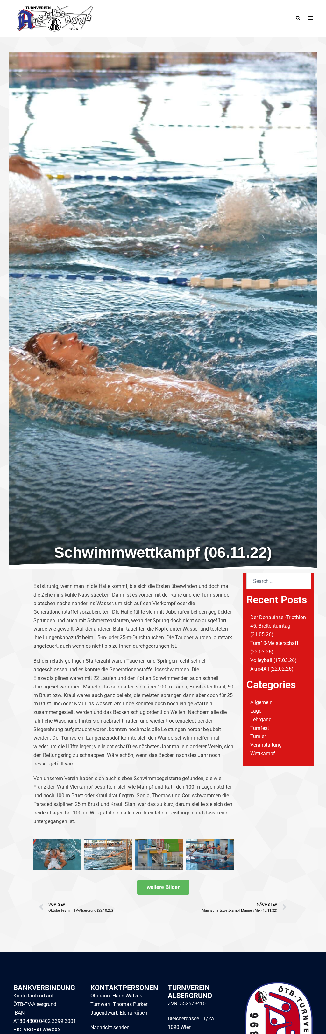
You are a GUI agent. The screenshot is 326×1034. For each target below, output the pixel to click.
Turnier (258, 736)
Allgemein (261, 702)
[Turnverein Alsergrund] (53, 18)
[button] (297, 18)
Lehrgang (261, 719)
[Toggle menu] (310, 18)
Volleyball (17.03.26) (273, 660)
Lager (256, 711)
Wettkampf (262, 754)
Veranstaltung (266, 745)
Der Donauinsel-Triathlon (278, 617)
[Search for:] (278, 581)
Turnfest (259, 728)
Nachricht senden (110, 1027)
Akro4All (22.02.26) (272, 669)
